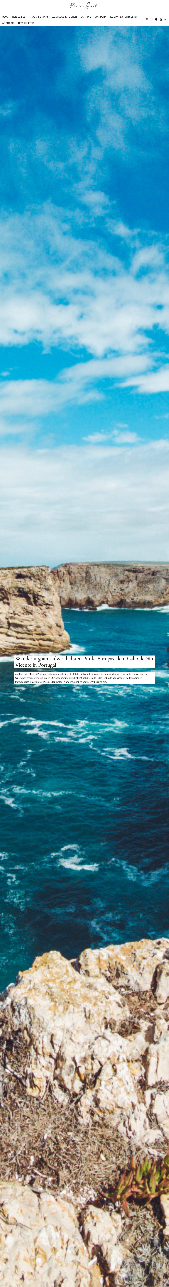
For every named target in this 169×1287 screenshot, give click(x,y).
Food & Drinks (40, 17)
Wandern (101, 17)
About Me (8, 23)
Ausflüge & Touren (64, 17)
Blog (5, 17)
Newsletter (26, 23)
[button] (26, 16)
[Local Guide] (156, 19)
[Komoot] (151, 19)
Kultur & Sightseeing (124, 17)
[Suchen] (165, 19)
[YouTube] (161, 19)
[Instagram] (147, 19)
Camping (86, 17)
